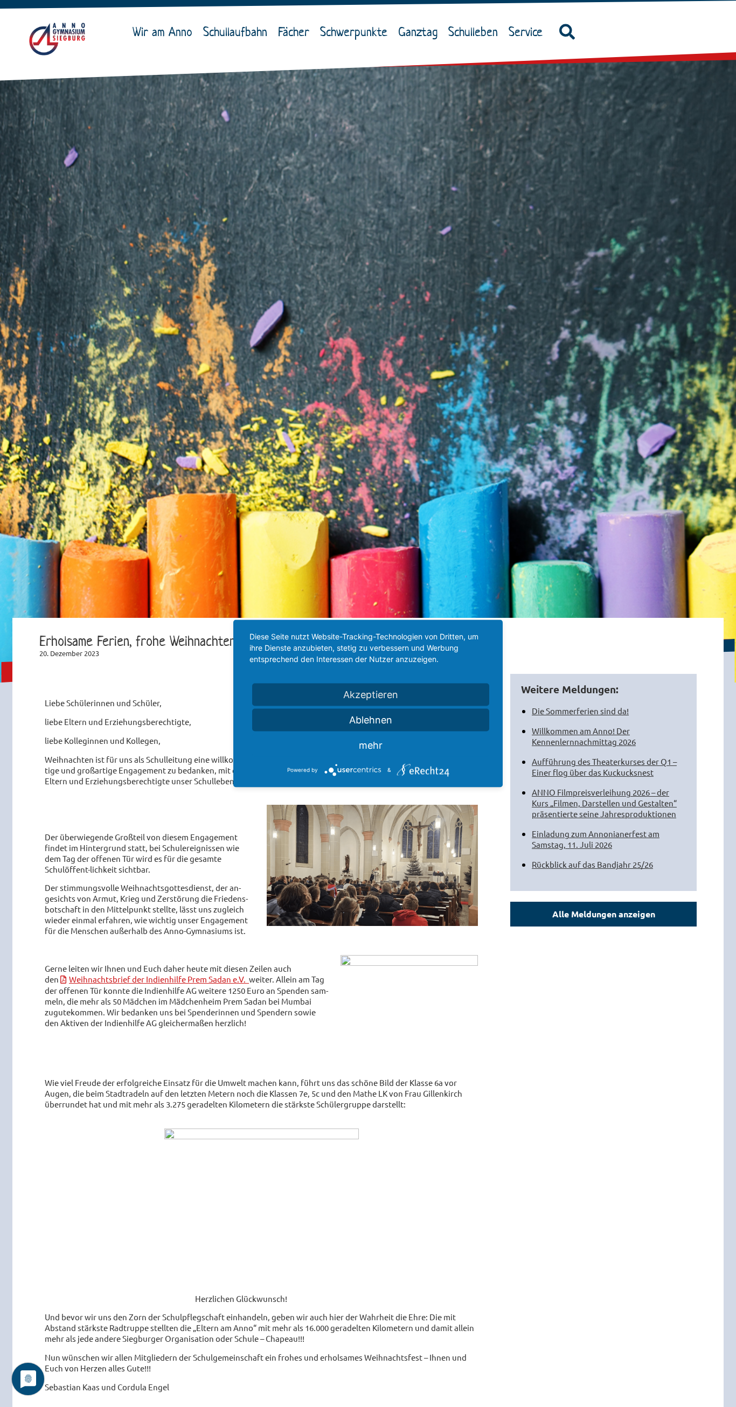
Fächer (293, 31)
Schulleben (473, 31)
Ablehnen (370, 720)
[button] (567, 32)
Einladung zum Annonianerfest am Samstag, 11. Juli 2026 (595, 838)
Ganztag (418, 31)
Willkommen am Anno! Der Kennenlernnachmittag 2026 (584, 736)
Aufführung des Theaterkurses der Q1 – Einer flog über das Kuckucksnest (604, 766)
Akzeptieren (370, 694)
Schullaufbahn (235, 31)
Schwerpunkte (353, 31)
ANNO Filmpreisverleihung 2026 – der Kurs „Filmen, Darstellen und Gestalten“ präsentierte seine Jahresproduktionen (604, 803)
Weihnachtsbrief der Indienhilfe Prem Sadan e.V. (159, 979)
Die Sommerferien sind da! (580, 711)
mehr (371, 745)
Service (526, 31)
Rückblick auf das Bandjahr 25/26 (592, 864)
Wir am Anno (162, 31)
